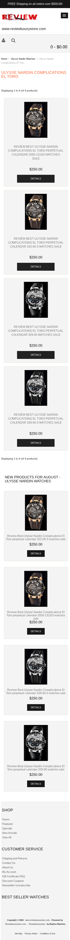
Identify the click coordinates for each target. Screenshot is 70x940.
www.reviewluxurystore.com (37, 920)
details (36, 178)
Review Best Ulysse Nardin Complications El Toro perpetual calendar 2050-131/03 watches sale (36, 615)
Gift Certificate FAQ (13, 876)
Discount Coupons (13, 880)
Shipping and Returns (14, 858)
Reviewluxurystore (37, 924)
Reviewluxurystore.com (15, 924)
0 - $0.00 (58, 46)
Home (4, 58)
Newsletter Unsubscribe (16, 885)
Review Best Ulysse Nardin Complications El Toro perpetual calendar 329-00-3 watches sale (35, 418)
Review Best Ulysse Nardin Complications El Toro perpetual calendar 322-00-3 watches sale (35, 242)
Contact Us (8, 862)
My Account (9, 871)
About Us (7, 867)
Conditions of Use (47, 933)
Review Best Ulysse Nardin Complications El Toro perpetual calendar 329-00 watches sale (35, 330)
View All (6, 837)
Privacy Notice (31, 933)
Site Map (18, 933)
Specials (7, 828)
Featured (7, 823)
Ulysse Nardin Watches (23, 58)
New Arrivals (9, 832)
